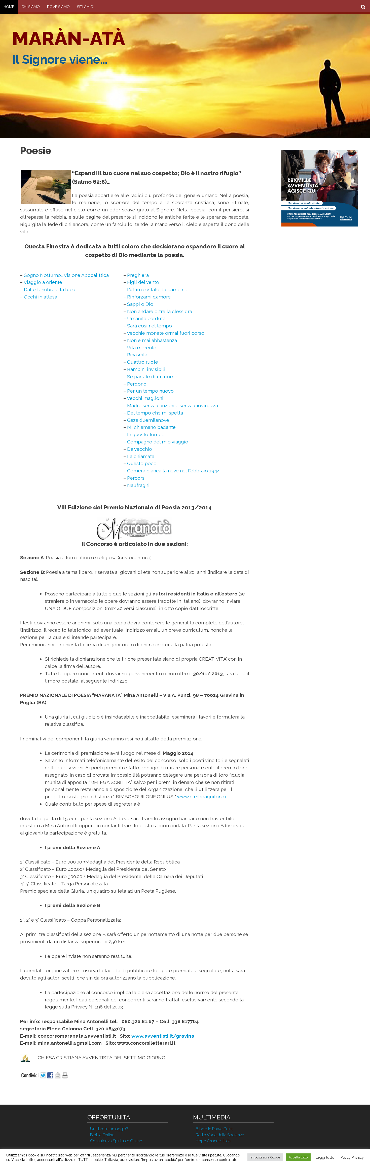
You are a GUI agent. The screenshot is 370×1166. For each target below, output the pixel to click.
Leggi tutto (325, 1157)
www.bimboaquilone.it (202, 796)
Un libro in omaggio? (109, 1128)
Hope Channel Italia (213, 1141)
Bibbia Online (102, 1135)
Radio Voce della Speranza (220, 1135)
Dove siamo (58, 7)
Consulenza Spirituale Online (116, 1141)
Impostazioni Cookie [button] (265, 1157)
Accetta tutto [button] (298, 1157)
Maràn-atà (68, 38)
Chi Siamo (30, 7)
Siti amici (85, 7)
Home (9, 7)
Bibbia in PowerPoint (214, 1128)
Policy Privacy (352, 1157)
